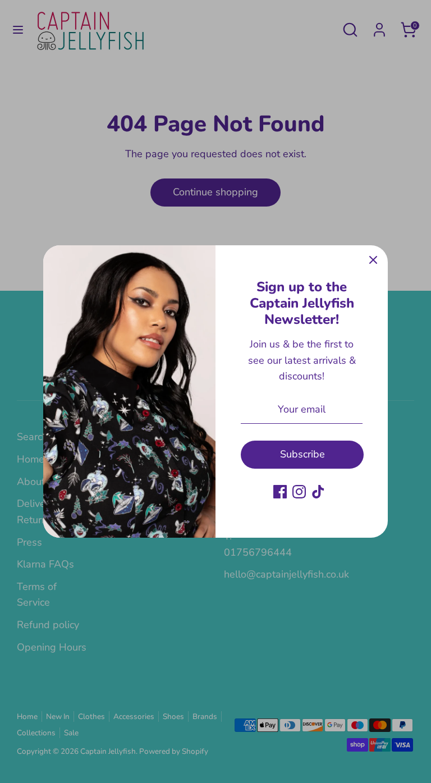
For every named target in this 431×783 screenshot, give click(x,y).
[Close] (373, 260)
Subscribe (302, 454)
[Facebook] (280, 491)
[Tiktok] (318, 491)
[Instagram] (299, 491)
